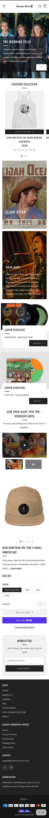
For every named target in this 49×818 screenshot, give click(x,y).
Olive (27, 589)
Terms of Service (9, 734)
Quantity (6, 604)
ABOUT (5, 716)
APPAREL (6, 699)
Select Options (23, 132)
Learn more (16, 568)
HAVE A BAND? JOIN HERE (14, 712)
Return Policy (8, 747)
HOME (5, 691)
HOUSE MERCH (9, 708)
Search (5, 730)
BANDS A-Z (7, 695)
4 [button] (28, 541)
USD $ (23, 799)
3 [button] (27, 75)
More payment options (24, 627)
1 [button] (21, 75)
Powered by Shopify (24, 811)
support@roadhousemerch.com (15, 761)
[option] (24, 45)
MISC (4, 704)
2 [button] (24, 75)
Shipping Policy (8, 743)
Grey (38, 589)
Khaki (7, 595)
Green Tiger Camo (12, 589)
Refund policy (8, 739)
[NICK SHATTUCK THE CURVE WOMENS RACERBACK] (24, 110)
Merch (37, 343)
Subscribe (23, 668)
